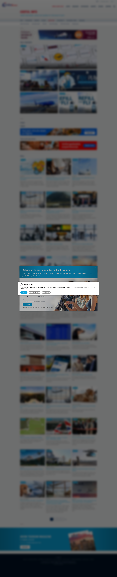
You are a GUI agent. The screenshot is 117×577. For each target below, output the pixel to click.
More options (46, 292)
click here (25, 288)
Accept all (24, 292)
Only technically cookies (34, 292)
